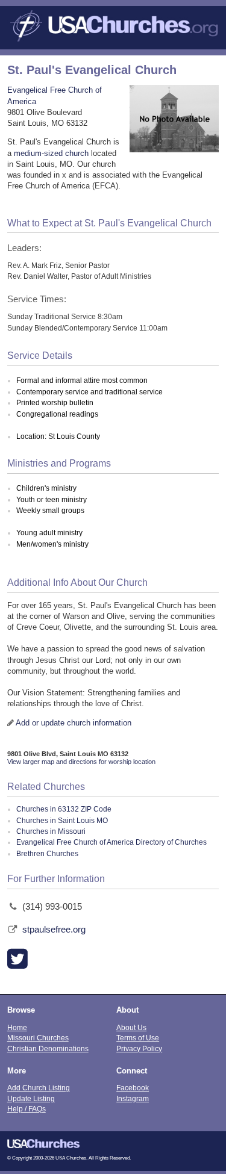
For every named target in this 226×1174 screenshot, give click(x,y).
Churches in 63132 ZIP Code (63, 809)
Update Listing (31, 1098)
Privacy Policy (139, 1048)
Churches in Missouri (51, 831)
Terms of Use (137, 1038)
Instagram (132, 1098)
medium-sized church (51, 153)
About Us (131, 1027)
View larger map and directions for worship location (81, 761)
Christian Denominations (48, 1048)
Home (17, 1027)
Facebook (132, 1088)
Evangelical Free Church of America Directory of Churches (111, 842)
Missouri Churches (38, 1038)
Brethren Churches (47, 853)
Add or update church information (73, 722)
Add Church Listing (38, 1088)
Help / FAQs (26, 1109)
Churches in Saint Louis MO (62, 820)
